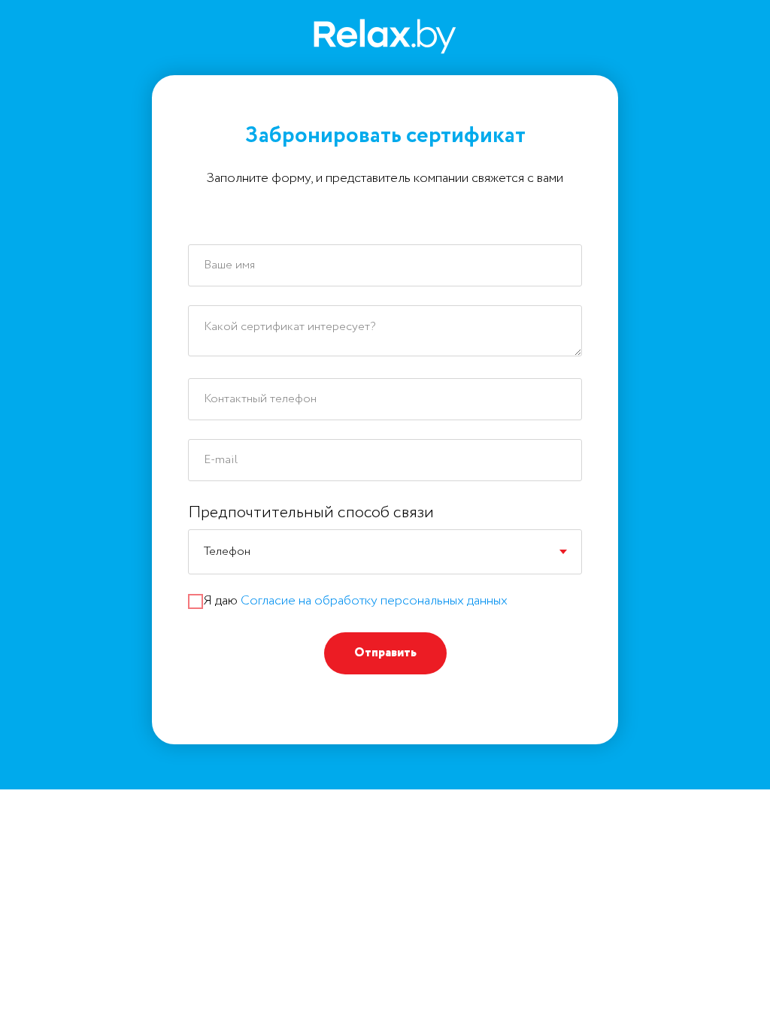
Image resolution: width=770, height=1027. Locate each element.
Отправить (385, 653)
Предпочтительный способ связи (311, 513)
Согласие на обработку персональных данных (374, 600)
